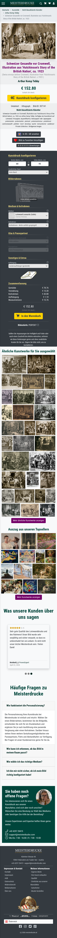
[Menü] (3, 3)
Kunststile (15, 10)
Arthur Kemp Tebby (12, 13)
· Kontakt (7, 872)
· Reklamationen (10, 888)
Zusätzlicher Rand (14, 169)
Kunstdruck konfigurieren (30, 98)
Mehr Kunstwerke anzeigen (28, 597)
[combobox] (28, 172)
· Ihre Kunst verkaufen (38, 875)
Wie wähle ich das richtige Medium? (24, 761)
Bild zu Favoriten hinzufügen (30, 140)
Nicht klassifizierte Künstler (32, 10)
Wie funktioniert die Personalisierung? (25, 705)
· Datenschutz (9, 881)
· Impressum (8, 875)
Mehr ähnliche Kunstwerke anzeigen (28, 520)
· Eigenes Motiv (36, 872)
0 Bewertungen (34, 145)
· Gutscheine (35, 888)
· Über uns (7, 891)
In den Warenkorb (30, 316)
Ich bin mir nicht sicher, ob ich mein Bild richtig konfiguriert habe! (26, 772)
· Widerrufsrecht (10, 885)
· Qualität (33, 878)
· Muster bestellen (37, 891)
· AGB (6, 878)
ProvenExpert (24, 662)
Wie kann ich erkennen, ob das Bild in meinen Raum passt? (24, 750)
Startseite (5, 10)
